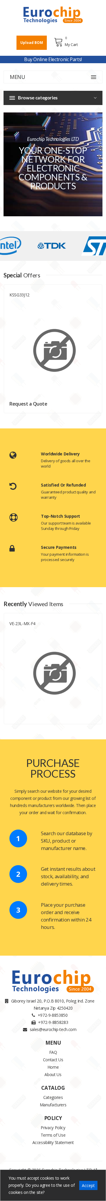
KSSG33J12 (19, 295)
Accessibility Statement (53, 1142)
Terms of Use (53, 1135)
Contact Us (53, 1059)
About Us (52, 1074)
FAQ (53, 1052)
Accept (88, 1185)
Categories (53, 1097)
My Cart (71, 44)
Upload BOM (31, 42)
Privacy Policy (53, 1127)
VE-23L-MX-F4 (22, 623)
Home (53, 1067)
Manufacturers (53, 1105)
